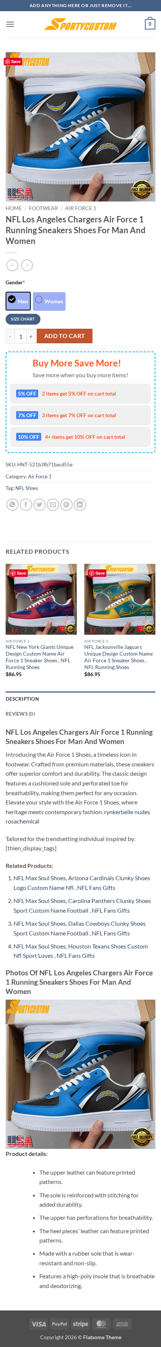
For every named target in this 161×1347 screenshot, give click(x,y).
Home (14, 208)
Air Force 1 (80, 208)
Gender (15, 282)
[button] (10, 24)
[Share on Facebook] (26, 505)
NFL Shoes (26, 488)
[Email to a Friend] (53, 505)
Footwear (43, 208)
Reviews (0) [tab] (20, 714)
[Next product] (12, 265)
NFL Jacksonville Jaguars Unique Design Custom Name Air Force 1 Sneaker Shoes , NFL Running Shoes (118, 657)
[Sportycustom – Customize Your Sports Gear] (80, 24)
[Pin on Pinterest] (66, 505)
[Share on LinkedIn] (80, 505)
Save (16, 61)
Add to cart (64, 335)
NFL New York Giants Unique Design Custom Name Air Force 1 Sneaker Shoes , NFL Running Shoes (39, 657)
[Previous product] (27, 265)
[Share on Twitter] (39, 505)
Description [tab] (22, 699)
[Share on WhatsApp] (12, 505)
